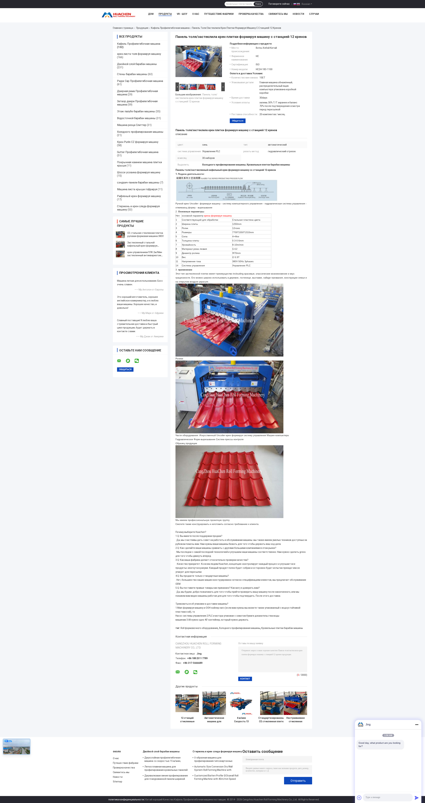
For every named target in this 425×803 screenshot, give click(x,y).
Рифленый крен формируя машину (139, 196)
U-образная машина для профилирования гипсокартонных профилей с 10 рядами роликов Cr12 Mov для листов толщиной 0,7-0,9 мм (215, 759)
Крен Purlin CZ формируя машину (137, 142)
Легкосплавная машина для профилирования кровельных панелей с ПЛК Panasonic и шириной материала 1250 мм (166, 768)
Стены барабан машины (132, 74)
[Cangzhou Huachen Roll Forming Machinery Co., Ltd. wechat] (139, 361)
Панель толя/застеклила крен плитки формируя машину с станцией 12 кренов (199, 98)
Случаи (314, 14)
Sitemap (117, 781)
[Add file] (359, 797)
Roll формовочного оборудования (199, 628)
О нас (195, 14)
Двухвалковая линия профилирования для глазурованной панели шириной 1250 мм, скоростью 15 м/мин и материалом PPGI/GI (166, 777)
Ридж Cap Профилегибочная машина (140, 81)
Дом (151, 14)
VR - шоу (182, 14)
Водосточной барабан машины (136, 118)
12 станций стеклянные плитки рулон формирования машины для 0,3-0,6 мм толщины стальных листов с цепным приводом (187, 720)
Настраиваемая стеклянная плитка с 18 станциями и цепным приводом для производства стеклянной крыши (295, 720)
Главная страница (123, 28)
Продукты (165, 14)
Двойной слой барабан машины (137, 64)
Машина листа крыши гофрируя (137, 189)
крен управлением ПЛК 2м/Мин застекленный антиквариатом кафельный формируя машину (144, 255)
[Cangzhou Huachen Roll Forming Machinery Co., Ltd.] (119, 15)
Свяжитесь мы (278, 14)
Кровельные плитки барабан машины (282, 628)
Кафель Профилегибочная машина (170, 28)
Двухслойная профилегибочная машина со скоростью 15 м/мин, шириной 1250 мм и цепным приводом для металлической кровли (165, 759)
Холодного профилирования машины (140, 131)
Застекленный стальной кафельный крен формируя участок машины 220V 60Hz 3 (143, 245)
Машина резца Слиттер (131, 125)
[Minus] (417, 725)
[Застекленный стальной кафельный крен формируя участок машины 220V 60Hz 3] (120, 244)
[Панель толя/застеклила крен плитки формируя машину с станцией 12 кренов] (198, 62)
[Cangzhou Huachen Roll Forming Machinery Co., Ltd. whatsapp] (130, 361)
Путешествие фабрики (219, 14)
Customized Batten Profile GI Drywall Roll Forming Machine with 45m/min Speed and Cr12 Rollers (216, 777)
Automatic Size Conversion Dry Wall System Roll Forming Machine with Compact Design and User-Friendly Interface (213, 768)
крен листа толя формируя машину (139, 53)
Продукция (142, 28)
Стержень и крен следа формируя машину (217, 751)
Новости (298, 14)
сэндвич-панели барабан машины (138, 182)
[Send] (416, 797)
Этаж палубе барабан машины (136, 111)
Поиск (258, 4)
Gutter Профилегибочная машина (137, 152)
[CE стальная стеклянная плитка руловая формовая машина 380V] (120, 235)
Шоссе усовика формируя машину (138, 172)
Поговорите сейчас (279, 3)
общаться (237, 120)
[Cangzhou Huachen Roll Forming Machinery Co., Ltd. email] (121, 361)
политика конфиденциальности (126, 799)
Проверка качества (251, 14)
